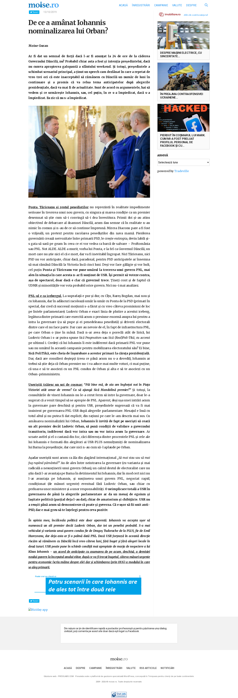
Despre (191, 5)
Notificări (167, 668)
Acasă (123, 5)
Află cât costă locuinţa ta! (196, 15)
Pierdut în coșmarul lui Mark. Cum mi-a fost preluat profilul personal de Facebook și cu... (182, 140)
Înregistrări (141, 5)
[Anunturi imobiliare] (167, 14)
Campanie (161, 5)
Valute (177, 5)
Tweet (35, 12)
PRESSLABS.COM (66, 676)
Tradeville (181, 171)
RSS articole (148, 668)
